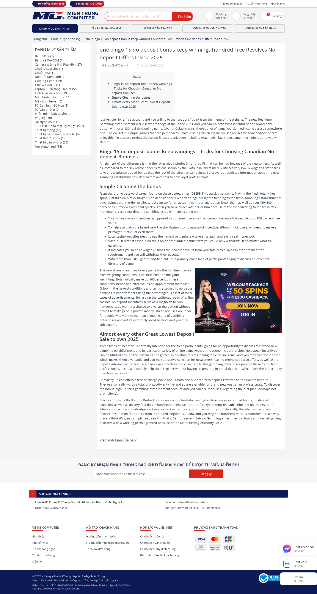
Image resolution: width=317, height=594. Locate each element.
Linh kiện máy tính (48, 93)
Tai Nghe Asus (45, 122)
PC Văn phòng (45, 109)
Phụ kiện (41, 118)
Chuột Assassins (46, 68)
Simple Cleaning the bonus (131, 97)
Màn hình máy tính (49, 97)
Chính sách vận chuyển (209, 28)
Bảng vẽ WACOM (47, 60)
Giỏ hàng (275, 15)
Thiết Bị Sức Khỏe (47, 138)
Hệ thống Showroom (51, 3)
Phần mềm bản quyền (51, 114)
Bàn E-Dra (42, 56)
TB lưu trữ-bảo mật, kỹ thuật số (57, 126)
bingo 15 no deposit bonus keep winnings (167, 198)
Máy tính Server (46, 101)
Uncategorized (45, 146)
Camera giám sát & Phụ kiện (55, 64)
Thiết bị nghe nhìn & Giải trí (55, 134)
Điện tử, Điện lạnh (48, 77)
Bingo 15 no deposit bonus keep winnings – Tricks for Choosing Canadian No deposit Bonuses (141, 88)
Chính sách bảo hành (261, 28)
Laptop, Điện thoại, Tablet (53, 89)
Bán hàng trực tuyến (89, 3)
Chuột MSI (42, 73)
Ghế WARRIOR (45, 85)
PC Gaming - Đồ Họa (49, 105)
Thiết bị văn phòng (48, 142)
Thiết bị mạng (45, 130)
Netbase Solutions (70, 588)
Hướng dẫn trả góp (158, 28)
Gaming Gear (44, 81)
